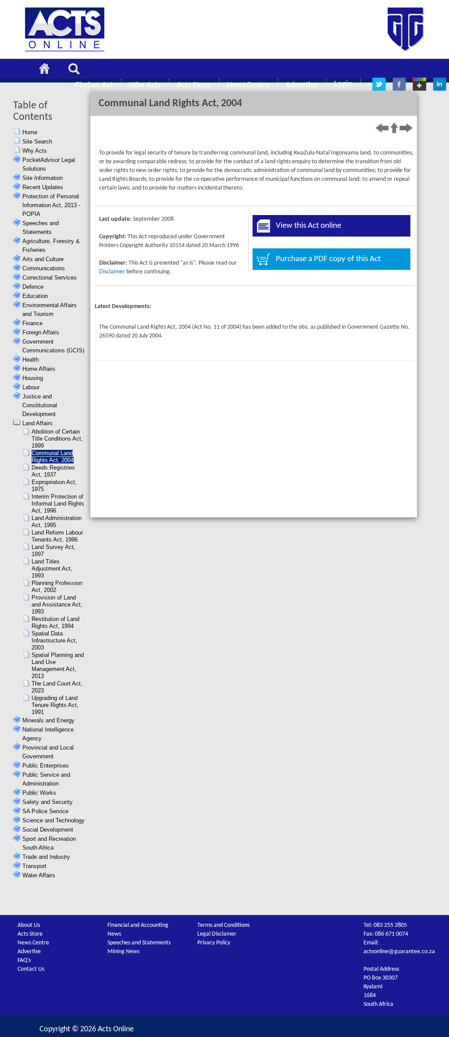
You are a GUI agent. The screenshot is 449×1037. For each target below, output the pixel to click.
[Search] (76, 70)
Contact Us (31, 969)
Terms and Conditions (223, 925)
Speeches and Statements (139, 943)
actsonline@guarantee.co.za (399, 951)
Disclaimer (112, 272)
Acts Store (30, 934)
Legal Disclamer (216, 934)
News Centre (33, 943)
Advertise (29, 951)
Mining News (123, 951)
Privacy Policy (213, 943)
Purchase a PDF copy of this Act (328, 259)
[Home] (47, 70)
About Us (29, 925)
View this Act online (308, 226)
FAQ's (24, 960)
